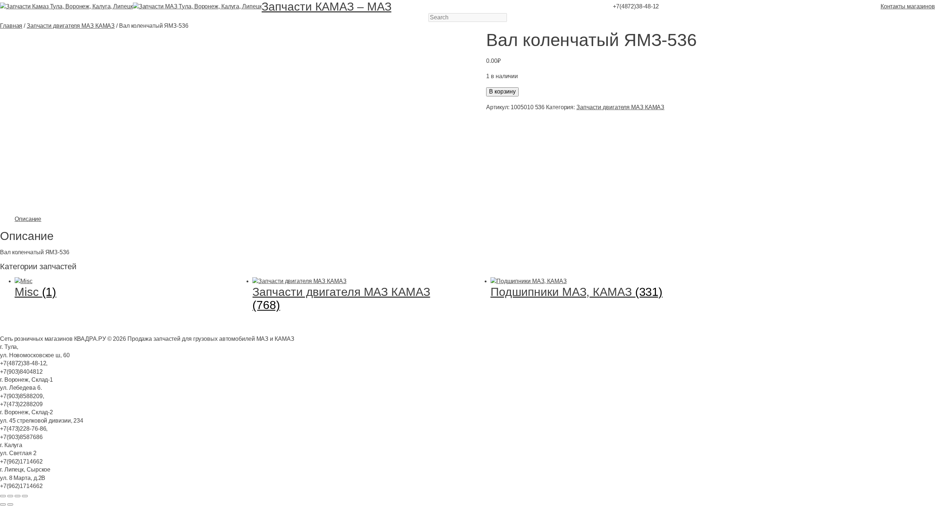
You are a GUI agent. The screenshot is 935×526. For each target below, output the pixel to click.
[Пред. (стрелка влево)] (3, 504)
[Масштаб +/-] (3, 496)
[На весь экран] (10, 496)
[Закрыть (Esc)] (25, 496)
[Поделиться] (17, 496)
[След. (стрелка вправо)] (10, 504)
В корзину (502, 91)
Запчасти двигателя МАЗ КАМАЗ (71, 26)
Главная (11, 26)
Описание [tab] (28, 219)
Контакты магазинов (908, 6)
